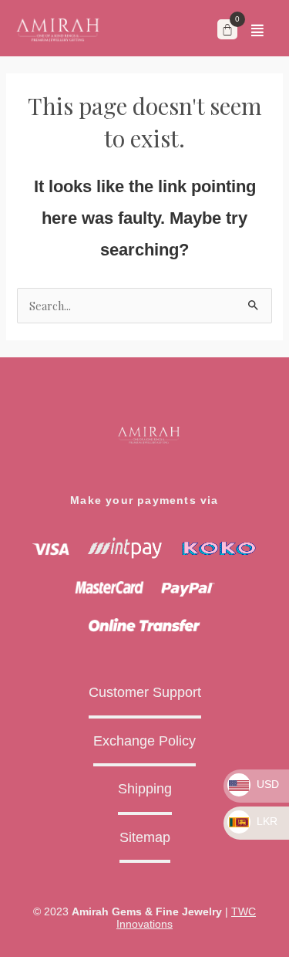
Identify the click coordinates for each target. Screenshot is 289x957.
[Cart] (227, 29)
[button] (257, 30)
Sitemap (144, 837)
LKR (265, 821)
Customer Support (145, 692)
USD (266, 784)
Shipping (145, 788)
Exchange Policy (144, 741)
